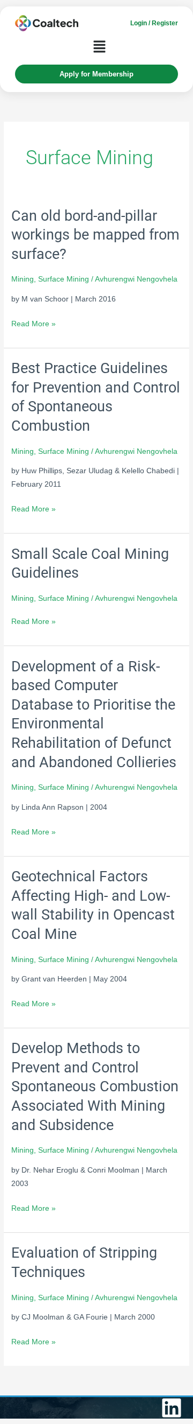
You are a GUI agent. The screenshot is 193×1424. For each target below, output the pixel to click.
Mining (22, 279)
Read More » (33, 324)
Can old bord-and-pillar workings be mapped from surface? (95, 235)
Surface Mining (63, 279)
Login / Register (154, 23)
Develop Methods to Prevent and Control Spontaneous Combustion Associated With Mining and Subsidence (95, 1086)
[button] (99, 48)
